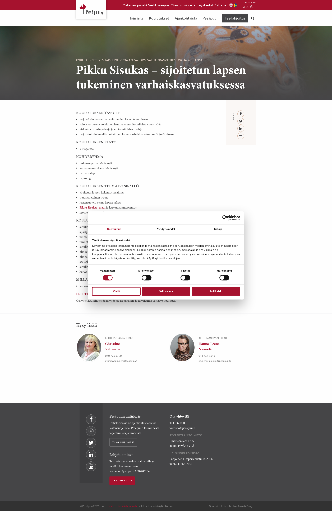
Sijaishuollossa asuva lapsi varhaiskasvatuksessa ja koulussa (152, 60)
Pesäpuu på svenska (235, 5)
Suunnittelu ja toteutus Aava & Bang (230, 506)
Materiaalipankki (135, 5)
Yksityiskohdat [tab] (166, 229)
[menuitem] (134, 5)
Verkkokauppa (158, 5)
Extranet (221, 5)
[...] (241, 136)
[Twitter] (241, 121)
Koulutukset (159, 18)
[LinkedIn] (241, 128)
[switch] (146, 278)
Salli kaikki (215, 291)
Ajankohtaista (186, 18)
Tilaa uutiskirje (181, 5)
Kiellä (116, 291)
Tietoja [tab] (218, 229)
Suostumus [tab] (114, 229)
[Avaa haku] (252, 18)
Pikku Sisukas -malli (92, 207)
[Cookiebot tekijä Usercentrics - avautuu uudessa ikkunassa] (225, 217)
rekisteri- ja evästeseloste (122, 506)
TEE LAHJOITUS (122, 480)
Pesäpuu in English (231, 5)
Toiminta (136, 18)
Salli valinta (166, 291)
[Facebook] (241, 114)
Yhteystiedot (203, 5)
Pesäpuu (91, 9)
